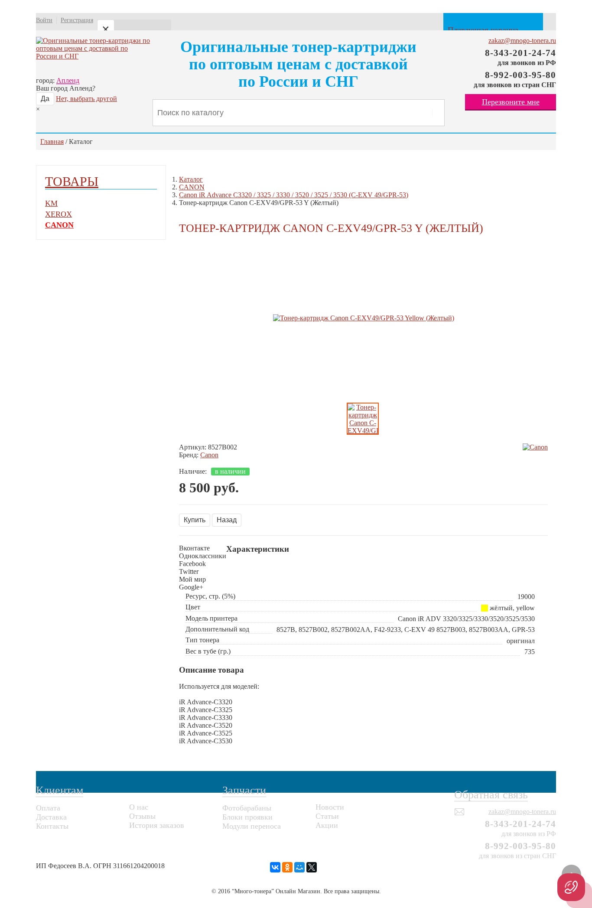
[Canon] (535, 447)
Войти (44, 20)
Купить (194, 520)
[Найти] (436, 113)
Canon (209, 455)
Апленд (67, 80)
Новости (330, 807)
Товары (71, 181)
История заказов (156, 825)
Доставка (51, 817)
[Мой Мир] (299, 867)
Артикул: (192, 447)
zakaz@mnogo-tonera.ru (522, 40)
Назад (227, 520)
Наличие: (193, 471)
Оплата (48, 808)
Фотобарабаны (246, 808)
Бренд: (188, 455)
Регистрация (77, 20)
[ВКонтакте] (275, 867)
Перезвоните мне (511, 102)
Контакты (52, 826)
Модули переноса (251, 826)
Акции (327, 825)
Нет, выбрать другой (86, 98)
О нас (138, 807)
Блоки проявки (247, 817)
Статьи (327, 816)
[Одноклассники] (287, 867)
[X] (311, 867)
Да (45, 98)
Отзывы (142, 816)
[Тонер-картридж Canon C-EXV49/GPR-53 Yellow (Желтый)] (363, 318)
